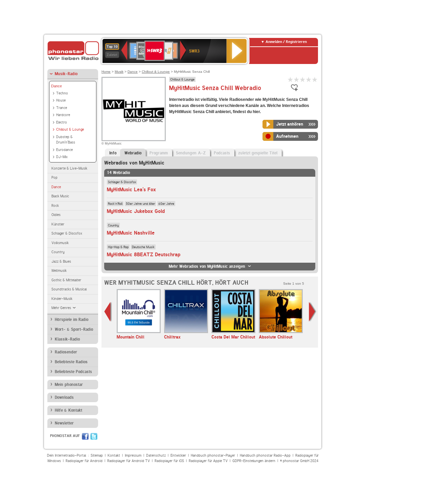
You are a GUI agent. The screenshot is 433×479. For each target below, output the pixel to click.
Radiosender (66, 352)
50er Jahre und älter (140, 203)
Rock (55, 205)
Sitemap (97, 455)
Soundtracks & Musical (69, 289)
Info (112, 153)
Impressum (133, 455)
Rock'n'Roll (115, 203)
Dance (56, 86)
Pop (54, 177)
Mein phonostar (69, 384)
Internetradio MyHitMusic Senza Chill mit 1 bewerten (291, 79)
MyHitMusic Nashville (131, 233)
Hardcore (63, 115)
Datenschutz (156, 455)
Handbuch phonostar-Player (213, 455)
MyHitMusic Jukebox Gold (136, 211)
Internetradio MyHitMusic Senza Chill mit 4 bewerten (309, 79)
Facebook (85, 436)
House (61, 100)
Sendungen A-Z (191, 153)
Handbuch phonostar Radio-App (265, 455)
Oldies (56, 215)
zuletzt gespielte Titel (257, 153)
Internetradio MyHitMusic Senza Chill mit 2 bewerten (297, 79)
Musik (119, 71)
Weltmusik (59, 270)
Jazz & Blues (61, 261)
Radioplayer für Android (84, 461)
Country (58, 252)
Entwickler (178, 455)
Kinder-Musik (61, 299)
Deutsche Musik (143, 247)
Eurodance (64, 150)
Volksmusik (60, 243)
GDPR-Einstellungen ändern (253, 461)
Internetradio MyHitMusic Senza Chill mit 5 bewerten (315, 79)
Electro (61, 122)
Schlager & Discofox (66, 233)
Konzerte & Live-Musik (69, 168)
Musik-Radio (66, 73)
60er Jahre (166, 203)
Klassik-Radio (67, 339)
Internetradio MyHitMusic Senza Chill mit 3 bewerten (303, 79)
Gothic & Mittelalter (66, 280)
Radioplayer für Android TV (128, 461)
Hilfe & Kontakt (68, 410)
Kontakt (114, 455)
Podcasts (222, 153)
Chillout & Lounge (70, 129)
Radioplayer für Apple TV (208, 461)
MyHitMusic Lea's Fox (131, 190)
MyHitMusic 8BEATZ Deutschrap (143, 255)
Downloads (64, 397)
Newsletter (64, 423)
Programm (159, 153)
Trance (61, 108)
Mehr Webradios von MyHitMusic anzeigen (207, 266)
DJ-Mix (62, 157)
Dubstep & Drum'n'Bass (65, 140)
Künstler (57, 224)
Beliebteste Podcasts (73, 371)
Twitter (93, 436)
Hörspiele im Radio (71, 319)
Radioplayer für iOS (169, 461)
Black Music (60, 196)
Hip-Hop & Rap (118, 247)
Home (106, 71)
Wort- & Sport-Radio (74, 329)
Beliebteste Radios (71, 362)
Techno (62, 93)
